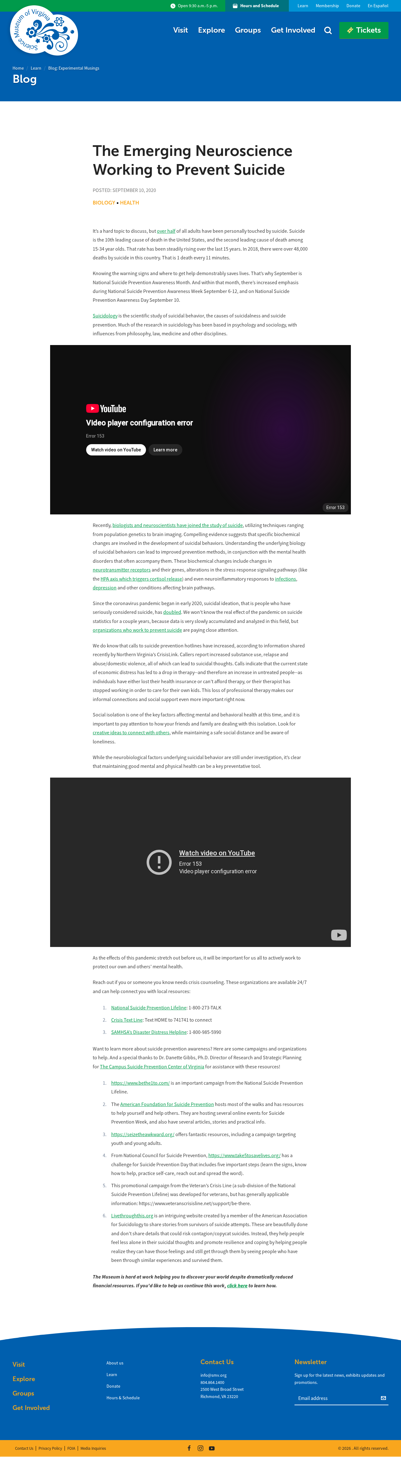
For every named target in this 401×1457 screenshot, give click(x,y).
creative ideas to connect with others (131, 733)
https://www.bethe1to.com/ (140, 1083)
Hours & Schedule (123, 1398)
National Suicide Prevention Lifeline (148, 1008)
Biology (104, 202)
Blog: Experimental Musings (73, 68)
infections (285, 579)
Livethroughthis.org (132, 1216)
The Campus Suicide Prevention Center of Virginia (152, 1067)
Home (18, 68)
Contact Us (24, 1448)
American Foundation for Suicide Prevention (167, 1104)
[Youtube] (212, 1448)
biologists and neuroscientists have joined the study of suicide (177, 525)
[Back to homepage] (45, 30)
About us (115, 1363)
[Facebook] (189, 1448)
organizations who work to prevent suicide (137, 630)
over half (166, 231)
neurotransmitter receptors (122, 570)
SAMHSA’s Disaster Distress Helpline (149, 1032)
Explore (211, 30)
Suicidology (105, 316)
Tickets (368, 30)
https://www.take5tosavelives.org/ (244, 1155)
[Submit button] (384, 1398)
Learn (36, 68)
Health (129, 202)
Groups (248, 30)
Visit (180, 30)
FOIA (71, 1448)
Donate (113, 1386)
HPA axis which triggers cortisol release (141, 579)
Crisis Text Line (127, 1020)
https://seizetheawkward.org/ (142, 1134)
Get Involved (293, 30)
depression (105, 588)
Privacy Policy (50, 1448)
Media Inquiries (93, 1448)
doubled (172, 612)
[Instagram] (200, 1448)
